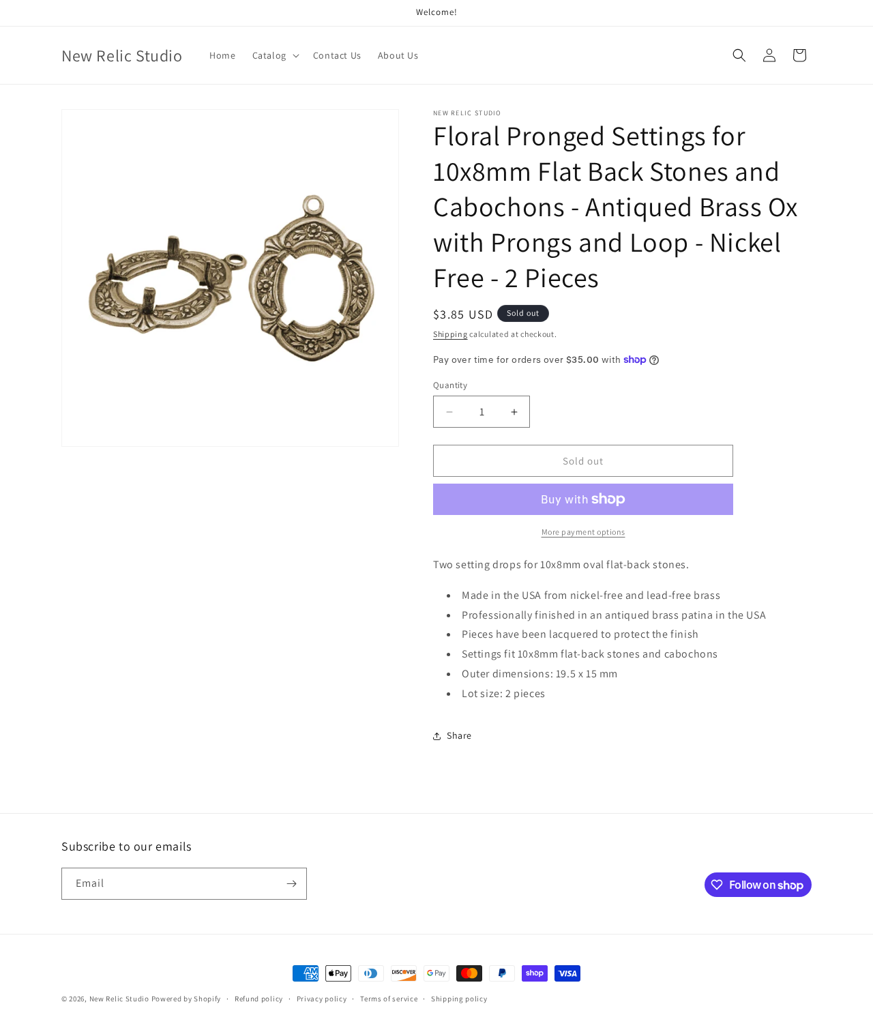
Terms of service (388, 998)
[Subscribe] (291, 884)
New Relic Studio (119, 998)
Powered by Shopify (186, 998)
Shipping (450, 334)
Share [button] (459, 735)
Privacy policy (322, 998)
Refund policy (259, 998)
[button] (274, 55)
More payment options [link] (583, 532)
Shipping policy (459, 998)
